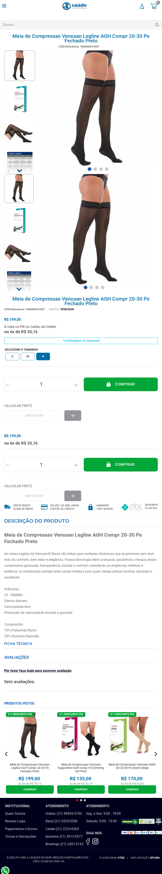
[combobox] (81, 25)
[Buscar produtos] (157, 25)
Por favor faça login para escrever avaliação (38, 671)
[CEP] (33, 415)
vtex (121, 857)
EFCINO (155, 857)
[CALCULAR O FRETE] (72, 415)
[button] (12, 356)
